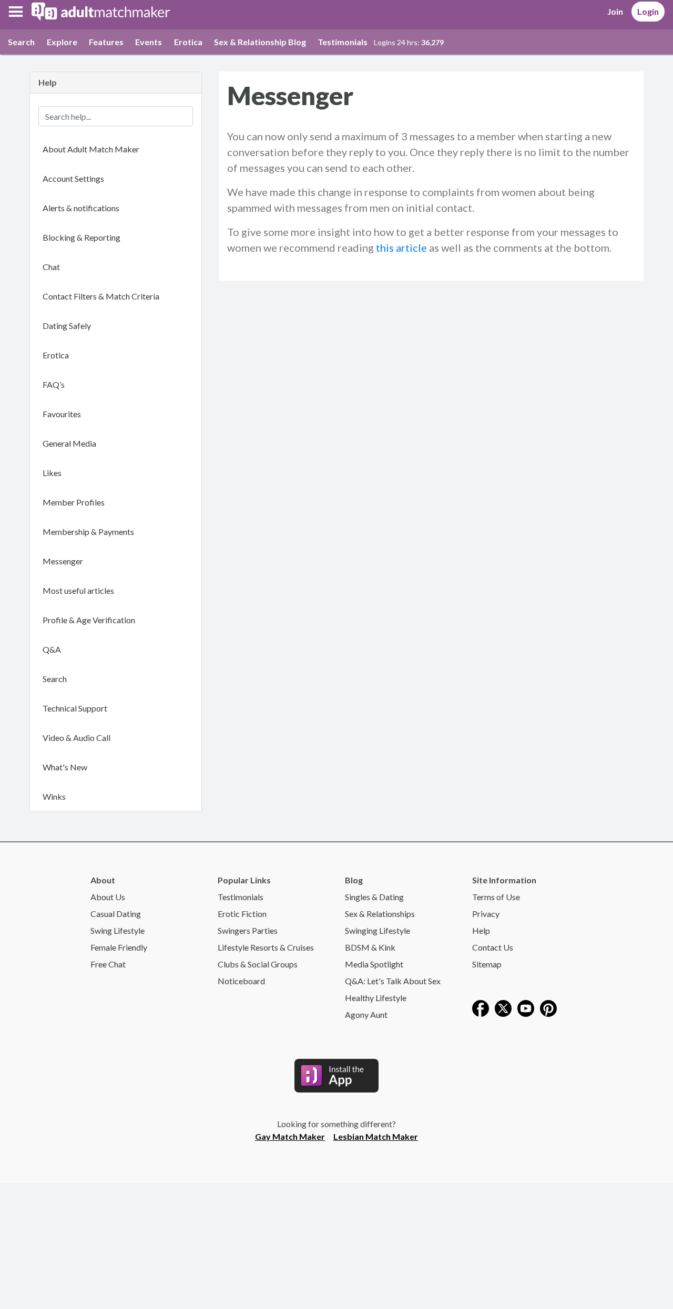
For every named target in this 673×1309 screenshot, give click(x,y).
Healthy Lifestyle (375, 998)
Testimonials (343, 42)
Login (648, 11)
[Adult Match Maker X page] (503, 1007)
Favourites (62, 414)
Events (148, 42)
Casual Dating (115, 914)
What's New (65, 767)
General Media (69, 443)
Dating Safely (67, 326)
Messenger (63, 561)
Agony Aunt (366, 1014)
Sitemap (487, 964)
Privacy (485, 914)
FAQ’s (54, 384)
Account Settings (73, 178)
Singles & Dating (374, 897)
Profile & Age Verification (89, 620)
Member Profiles (74, 502)
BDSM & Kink (370, 947)
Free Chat (108, 964)
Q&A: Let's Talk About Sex (393, 981)
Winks (54, 796)
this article (401, 247)
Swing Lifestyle (117, 930)
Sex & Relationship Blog (260, 42)
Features (106, 42)
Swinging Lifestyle (377, 930)
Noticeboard (241, 981)
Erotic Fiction (242, 914)
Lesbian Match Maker (375, 1136)
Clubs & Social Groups (258, 964)
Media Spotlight (374, 964)
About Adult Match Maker (91, 149)
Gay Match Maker (290, 1136)
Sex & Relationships (380, 914)
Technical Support (75, 708)
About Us (107, 897)
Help (481, 930)
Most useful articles (78, 590)
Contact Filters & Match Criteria (101, 296)
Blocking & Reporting (81, 237)
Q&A (52, 649)
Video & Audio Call (76, 738)
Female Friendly (118, 947)
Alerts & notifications (81, 208)
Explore (62, 42)
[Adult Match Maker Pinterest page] (548, 1007)
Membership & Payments (88, 532)
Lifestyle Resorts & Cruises (266, 947)
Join (615, 11)
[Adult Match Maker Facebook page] (480, 1007)
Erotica (188, 42)
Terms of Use (496, 897)
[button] (15, 11)
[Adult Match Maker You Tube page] (525, 1007)
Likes (52, 473)
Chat (51, 267)
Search (21, 42)
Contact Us (492, 947)
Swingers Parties (248, 930)
